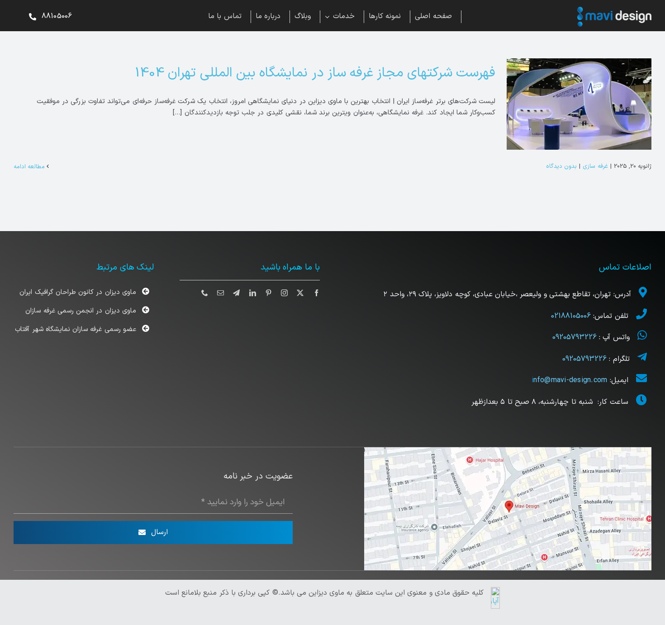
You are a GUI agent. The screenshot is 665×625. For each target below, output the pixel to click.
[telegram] (236, 292)
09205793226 (574, 337)
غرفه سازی (595, 166)
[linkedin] (252, 292)
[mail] (220, 292)
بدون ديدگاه (561, 166)
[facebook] (316, 292)
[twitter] (300, 292)
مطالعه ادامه (30, 166)
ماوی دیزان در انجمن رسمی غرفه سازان (80, 311)
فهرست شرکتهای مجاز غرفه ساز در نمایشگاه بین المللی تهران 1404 (315, 73)
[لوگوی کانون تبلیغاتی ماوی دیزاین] (614, 10)
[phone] (204, 292)
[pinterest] (268, 292)
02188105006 (572, 316)
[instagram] (284, 292)
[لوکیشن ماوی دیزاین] (507, 450)
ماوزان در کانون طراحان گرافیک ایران (77, 292)
